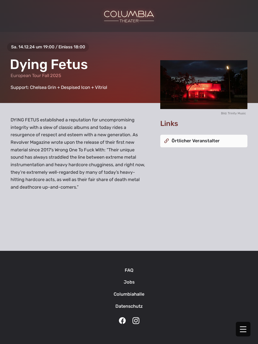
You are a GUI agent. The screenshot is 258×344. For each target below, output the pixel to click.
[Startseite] (129, 16)
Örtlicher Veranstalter (196, 141)
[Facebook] (122, 321)
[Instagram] (136, 321)
